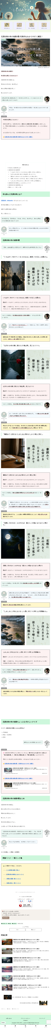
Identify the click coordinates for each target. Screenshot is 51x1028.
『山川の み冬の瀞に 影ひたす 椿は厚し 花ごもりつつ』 (23, 174)
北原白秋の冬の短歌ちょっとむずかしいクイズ (19, 182)
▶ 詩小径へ (5, 917)
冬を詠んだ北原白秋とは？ (14, 167)
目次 (23, 164)
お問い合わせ (9, 1018)
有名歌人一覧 (5, 923)
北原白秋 (14, 923)
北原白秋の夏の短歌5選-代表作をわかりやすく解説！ (19, 778)
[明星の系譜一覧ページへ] (14, 878)
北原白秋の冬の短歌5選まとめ (15, 185)
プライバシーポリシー (25, 1018)
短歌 (10, 923)
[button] (34, 929)
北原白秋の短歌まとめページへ (15, 874)
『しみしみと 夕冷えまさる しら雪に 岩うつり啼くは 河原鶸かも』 (26, 180)
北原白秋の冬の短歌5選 (14, 170)
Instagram (25, 1020)
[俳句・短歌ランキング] (25, 905)
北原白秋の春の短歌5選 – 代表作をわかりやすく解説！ (19, 763)
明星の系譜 (21, 923)
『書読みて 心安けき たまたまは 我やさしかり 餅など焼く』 (24, 176)
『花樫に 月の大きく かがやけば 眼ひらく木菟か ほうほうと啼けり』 (26, 178)
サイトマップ (42, 1018)
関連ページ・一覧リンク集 (14, 187)
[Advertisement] (25, 151)
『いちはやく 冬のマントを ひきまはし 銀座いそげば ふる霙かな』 (26, 172)
